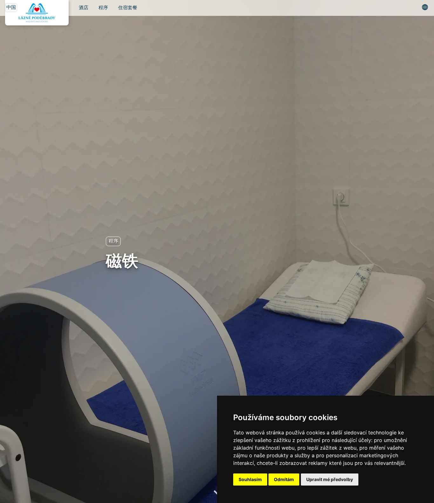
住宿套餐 (127, 7)
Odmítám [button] (284, 479)
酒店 (83, 7)
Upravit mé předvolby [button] (329, 479)
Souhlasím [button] (250, 479)
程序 (103, 7)
